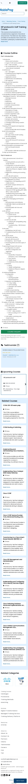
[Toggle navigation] (26, 10)
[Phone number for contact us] (1, 3)
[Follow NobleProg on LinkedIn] (4, 775)
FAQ (2, 750)
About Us (4, 733)
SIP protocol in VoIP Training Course (11, 23)
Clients (3, 742)
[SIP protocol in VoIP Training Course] (8, 10)
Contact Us (22, 3)
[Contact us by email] (10, 3)
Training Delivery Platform (10, 716)
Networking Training (11, 21)
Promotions (5, 697)
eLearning (4, 702)
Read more (4, 41)
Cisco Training (21, 21)
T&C (2, 753)
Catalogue (4, 694)
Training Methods (7, 699)
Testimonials (5, 744)
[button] (25, 384)
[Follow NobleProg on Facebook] (7, 775)
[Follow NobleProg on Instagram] (2, 775)
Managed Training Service (10, 713)
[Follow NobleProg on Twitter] (9, 775)
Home (3, 21)
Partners (4, 739)
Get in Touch (20, 781)
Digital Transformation (9, 711)
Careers (4, 747)
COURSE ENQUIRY (14, 332)
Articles (4, 725)
